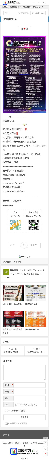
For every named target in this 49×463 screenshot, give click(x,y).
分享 (35, 245)
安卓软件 (27, 7)
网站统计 (24, 458)
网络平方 (30, 274)
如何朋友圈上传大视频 (12, 304)
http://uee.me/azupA (12, 183)
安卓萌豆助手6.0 (32, 329)
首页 (6, 7)
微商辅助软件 (15, 7)
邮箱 (9, 391)
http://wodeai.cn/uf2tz (13, 191)
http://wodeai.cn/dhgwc (14, 175)
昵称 (9, 385)
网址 (7, 398)
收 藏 (24, 29)
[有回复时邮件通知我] (7, 424)
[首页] (45, 439)
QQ (6, 405)
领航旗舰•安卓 (31, 304)
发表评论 (24, 13)
